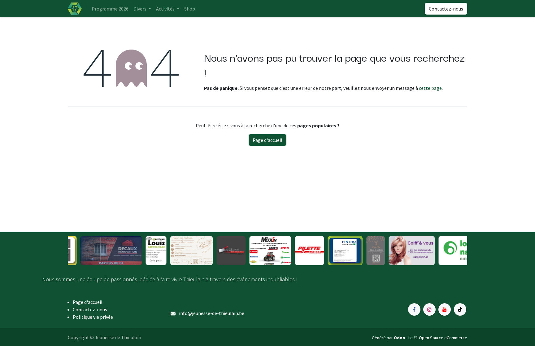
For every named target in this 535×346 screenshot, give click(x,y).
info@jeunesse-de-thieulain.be (211, 313)
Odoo (400, 337)
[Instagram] (429, 309)
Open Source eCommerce (443, 337)
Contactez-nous (446, 9)
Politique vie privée (93, 317)
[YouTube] (444, 309)
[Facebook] (414, 309)
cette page (430, 88)
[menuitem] (110, 8)
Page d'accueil (267, 140)
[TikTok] (460, 309)
